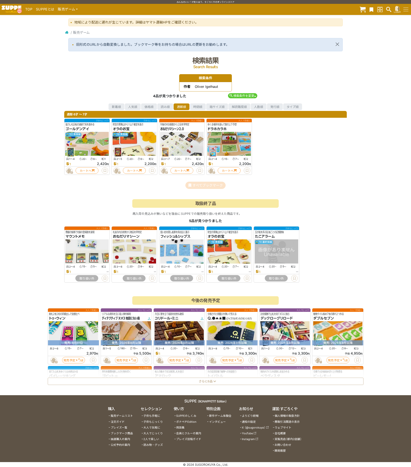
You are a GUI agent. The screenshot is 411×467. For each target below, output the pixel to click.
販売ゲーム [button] (66, 9)
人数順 (258, 107)
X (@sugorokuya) (253, 427)
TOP (29, 9)
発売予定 (69, 360)
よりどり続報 (250, 415)
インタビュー (217, 421)
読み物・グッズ (153, 444)
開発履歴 (280, 450)
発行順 (274, 107)
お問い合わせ (283, 444)
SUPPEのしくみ (186, 415)
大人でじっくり (153, 433)
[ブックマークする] (105, 170)
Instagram (248, 439)
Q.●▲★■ (217, 318)
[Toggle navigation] (406, 9)
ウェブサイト (283, 427)
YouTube (247, 433)
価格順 (148, 107)
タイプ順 (293, 107)
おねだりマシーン (126, 236)
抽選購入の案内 (120, 439)
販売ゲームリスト (122, 415)
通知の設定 (249, 421)
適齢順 (181, 107)
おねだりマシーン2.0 (172, 129)
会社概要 (280, 433)
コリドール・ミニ (167, 318)
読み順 (165, 107)
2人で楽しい (151, 439)
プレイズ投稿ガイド (188, 439)
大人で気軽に (151, 427)
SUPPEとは (45, 9)
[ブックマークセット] (371, 9)
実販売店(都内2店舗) (288, 439)
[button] (242, 95)
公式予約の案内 (120, 444)
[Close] (337, 44)
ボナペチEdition (186, 421)
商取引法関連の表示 (287, 421)
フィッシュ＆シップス (175, 236)
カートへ (86, 170)
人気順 (132, 107)
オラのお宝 (121, 129)
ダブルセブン (323, 318)
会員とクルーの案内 (188, 433)
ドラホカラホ (217, 129)
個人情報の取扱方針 (287, 415)
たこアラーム (265, 236)
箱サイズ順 (217, 107)
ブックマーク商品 (122, 433)
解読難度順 (239, 107)
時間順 (197, 107)
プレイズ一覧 (119, 427)
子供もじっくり (153, 421)
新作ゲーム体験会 (220, 415)
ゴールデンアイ (77, 129)
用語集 (180, 427)
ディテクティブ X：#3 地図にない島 (121, 318)
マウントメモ (75, 236)
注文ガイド (118, 421)
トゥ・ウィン (57, 318)
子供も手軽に (151, 415)
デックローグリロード (277, 318)
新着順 (116, 107)
